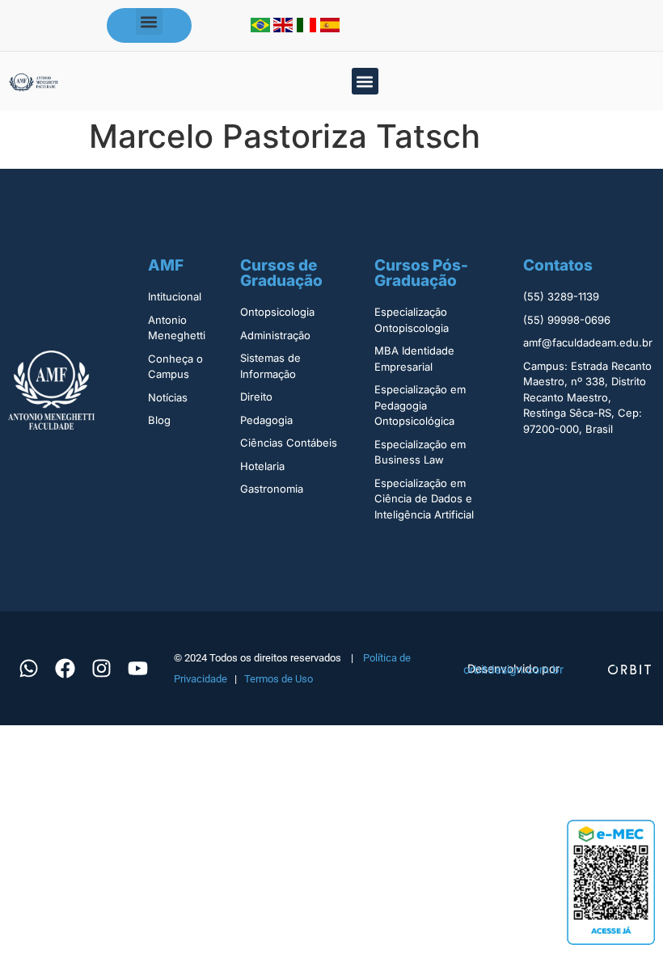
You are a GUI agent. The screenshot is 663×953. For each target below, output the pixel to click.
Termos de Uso (278, 679)
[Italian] (308, 27)
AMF (166, 265)
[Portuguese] (262, 27)
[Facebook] (65, 669)
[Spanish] (330, 27)
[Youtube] (137, 669)
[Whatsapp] (28, 669)
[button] (149, 21)
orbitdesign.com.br (513, 669)
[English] (285, 27)
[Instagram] (101, 669)
